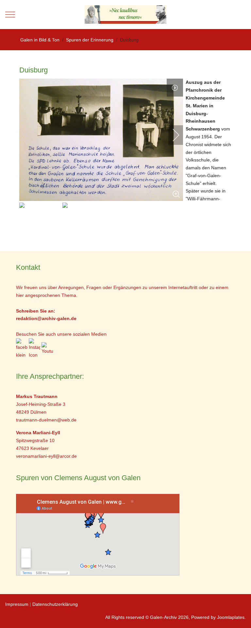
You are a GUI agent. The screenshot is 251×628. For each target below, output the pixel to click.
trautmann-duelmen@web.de (46, 419)
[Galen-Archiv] (125, 14)
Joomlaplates (230, 617)
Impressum (16, 604)
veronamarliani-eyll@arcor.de (46, 456)
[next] (171, 135)
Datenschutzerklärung (55, 604)
